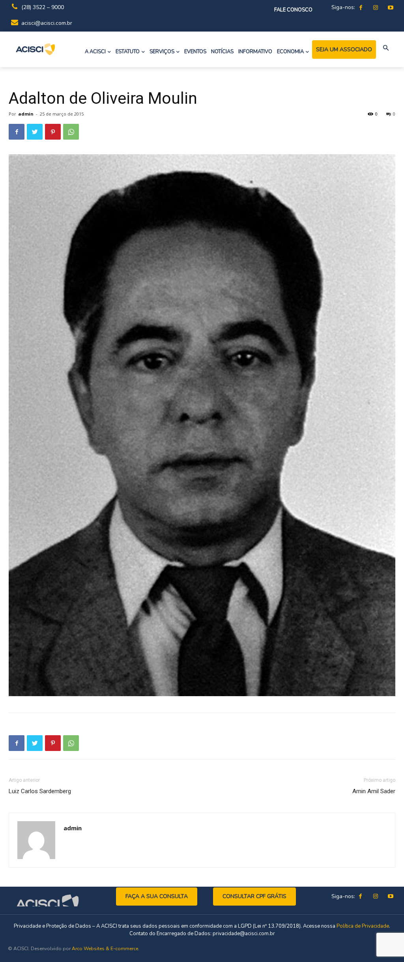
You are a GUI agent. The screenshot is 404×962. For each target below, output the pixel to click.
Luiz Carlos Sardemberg (40, 791)
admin (26, 114)
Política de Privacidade (363, 926)
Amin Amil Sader (373, 791)
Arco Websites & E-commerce (105, 948)
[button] (386, 48)
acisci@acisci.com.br (46, 23)
